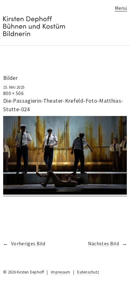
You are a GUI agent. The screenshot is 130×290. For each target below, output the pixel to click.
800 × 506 (13, 93)
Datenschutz (88, 272)
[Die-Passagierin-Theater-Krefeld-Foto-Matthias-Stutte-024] (65, 193)
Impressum (60, 272)
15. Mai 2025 (13, 87)
